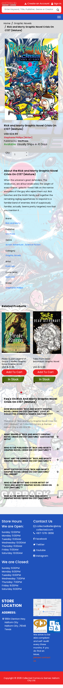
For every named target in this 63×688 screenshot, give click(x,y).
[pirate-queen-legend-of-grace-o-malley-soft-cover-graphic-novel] (16, 332)
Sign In (57, 3)
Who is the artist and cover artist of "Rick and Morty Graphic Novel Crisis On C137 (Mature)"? (28, 485)
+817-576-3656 (45, 533)
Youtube (41, 550)
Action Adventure (14, 244)
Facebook (41, 539)
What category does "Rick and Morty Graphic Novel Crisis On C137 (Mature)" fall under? (27, 472)
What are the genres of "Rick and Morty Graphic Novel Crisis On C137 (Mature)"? (27, 459)
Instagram (42, 556)
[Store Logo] (9, 3)
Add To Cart (14, 372)
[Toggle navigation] (59, 17)
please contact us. (41, 659)
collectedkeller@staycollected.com (48, 528)
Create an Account (38, 3)
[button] (18, 392)
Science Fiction (32, 244)
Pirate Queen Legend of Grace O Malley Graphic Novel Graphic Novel (14, 361)
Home (7, 23)
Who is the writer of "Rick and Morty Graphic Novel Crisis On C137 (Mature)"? (27, 497)
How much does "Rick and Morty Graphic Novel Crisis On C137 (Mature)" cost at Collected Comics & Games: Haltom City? (28, 411)
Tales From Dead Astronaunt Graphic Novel (46, 360)
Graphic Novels (23, 23)
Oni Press (10, 233)
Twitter (40, 544)
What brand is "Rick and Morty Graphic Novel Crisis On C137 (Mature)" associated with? (29, 437)
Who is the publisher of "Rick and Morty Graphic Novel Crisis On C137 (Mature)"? (27, 449)
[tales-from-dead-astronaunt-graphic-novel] (47, 332)
